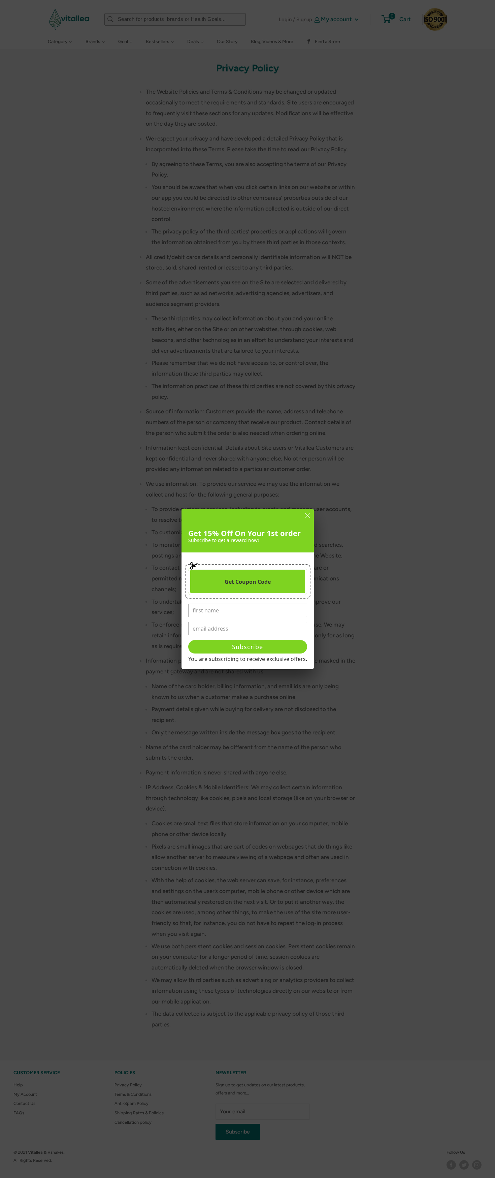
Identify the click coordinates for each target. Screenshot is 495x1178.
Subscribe (247, 647)
